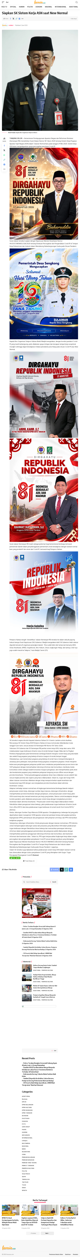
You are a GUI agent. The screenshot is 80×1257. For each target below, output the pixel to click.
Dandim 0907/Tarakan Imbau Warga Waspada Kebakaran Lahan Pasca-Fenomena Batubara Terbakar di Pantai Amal (39, 935)
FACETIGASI (25, 1118)
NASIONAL (25, 1146)
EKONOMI (25, 1115)
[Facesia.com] (40, 2)
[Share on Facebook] (10, 18)
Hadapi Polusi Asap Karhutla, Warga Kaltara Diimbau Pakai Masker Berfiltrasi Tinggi (44, 977)
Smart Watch (26, 1174)
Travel (24, 1185)
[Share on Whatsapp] (4, 155)
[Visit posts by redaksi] (5, 25)
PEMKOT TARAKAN (28, 1165)
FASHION (25, 1121)
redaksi (11, 25)
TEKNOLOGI (26, 1179)
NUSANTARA (26, 1151)
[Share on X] (13, 18)
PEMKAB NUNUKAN (28, 1160)
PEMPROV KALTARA (47, 970)
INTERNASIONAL (27, 1138)
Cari (55, 1050)
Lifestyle (24, 1140)
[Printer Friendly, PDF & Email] (15, 858)
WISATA (24, 1190)
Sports (24, 1176)
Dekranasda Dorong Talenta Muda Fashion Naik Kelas (40, 941)
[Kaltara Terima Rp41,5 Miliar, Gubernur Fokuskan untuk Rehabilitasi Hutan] (69, 1210)
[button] (3, 2)
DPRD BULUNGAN (27, 1104)
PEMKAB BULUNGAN (28, 1157)
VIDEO (24, 1187)
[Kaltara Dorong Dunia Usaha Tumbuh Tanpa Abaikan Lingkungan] (27, 968)
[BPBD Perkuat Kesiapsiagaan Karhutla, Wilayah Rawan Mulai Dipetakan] (11, 1210)
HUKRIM (24, 1132)
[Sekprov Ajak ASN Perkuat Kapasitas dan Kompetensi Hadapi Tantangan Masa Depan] (50, 1210)
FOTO (24, 1124)
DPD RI (24, 1102)
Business (24, 1099)
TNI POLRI (25, 1182)
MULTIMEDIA (26, 1143)
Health (24, 1129)
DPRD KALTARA (27, 1107)
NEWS (24, 1149)
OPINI (24, 1154)
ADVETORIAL (37, 970)
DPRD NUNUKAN (27, 1110)
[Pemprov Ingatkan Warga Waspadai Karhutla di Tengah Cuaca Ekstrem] (27, 997)
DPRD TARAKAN (27, 1113)
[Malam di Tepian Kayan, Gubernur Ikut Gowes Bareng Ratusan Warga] (27, 988)
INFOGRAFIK (26, 1135)
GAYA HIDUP (26, 1127)
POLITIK (24, 1171)
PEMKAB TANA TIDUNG (29, 1162)
